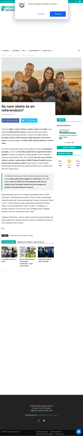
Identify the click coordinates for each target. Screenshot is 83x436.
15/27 (69, 166)
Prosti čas (46, 50)
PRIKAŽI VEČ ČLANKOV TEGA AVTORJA (30, 242)
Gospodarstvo (34, 50)
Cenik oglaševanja (55, 432)
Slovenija (15, 50)
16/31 (60, 165)
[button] (78, 50)
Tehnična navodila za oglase (44, 434)
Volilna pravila (59, 434)
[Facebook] (76, 1)
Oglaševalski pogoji (42, 432)
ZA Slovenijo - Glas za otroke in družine (21, 235)
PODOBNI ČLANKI (8, 242)
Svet (23, 50)
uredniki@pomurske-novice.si (48, 415)
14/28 (78, 165)
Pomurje (5, 50)
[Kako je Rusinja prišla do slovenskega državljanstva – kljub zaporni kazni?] (28, 252)
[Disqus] (28, 306)
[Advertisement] (41, 32)
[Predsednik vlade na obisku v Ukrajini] (46, 252)
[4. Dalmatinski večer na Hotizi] (9, 252)
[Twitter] (79, 1)
